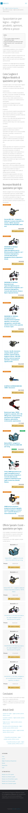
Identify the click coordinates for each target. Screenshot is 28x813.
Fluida (13, 808)
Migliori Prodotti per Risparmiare (11, 8)
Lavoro (3, 758)
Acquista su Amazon (18, 231)
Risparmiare (4, 765)
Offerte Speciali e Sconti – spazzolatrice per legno (13, 43)
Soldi (3, 767)
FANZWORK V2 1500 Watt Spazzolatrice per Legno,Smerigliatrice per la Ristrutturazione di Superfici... (14, 617)
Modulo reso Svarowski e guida (9, 783)
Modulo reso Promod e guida (8, 781)
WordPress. (18, 808)
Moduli (3, 763)
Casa (3, 756)
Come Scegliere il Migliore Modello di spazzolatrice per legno (12, 39)
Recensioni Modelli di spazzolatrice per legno (13, 41)
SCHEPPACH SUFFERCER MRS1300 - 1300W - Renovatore (13, 387)
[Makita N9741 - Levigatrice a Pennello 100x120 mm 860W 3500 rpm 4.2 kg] (14, 437)
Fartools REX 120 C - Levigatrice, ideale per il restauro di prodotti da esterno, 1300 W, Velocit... (14, 589)
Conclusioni (6, 46)
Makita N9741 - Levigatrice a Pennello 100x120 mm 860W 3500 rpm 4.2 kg (13, 444)
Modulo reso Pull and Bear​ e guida (9, 779)
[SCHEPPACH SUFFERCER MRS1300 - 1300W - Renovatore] (14, 378)
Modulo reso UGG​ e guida (8, 774)
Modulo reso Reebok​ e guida (8, 776)
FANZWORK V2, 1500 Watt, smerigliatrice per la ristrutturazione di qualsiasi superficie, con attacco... (14, 678)
